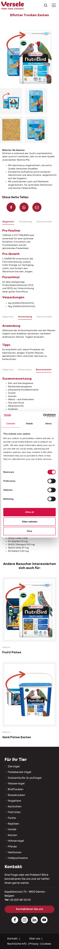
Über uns (34, 938)
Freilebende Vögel (19, 772)
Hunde (12, 829)
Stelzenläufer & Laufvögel (25, 778)
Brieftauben (15, 789)
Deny (29, 531)
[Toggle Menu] (54, 6)
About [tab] (48, 423)
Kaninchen (14, 806)
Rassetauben (16, 795)
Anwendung (25, 222)
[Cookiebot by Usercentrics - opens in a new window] (43, 415)
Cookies (46, 944)
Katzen (12, 835)
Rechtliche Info (17, 944)
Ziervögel (14, 766)
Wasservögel (16, 783)
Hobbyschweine (18, 858)
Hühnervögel (16, 841)
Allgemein (8, 222)
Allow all (29, 512)
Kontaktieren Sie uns (29, 909)
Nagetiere (14, 801)
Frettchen (14, 812)
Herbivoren (14, 852)
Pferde (12, 846)
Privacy (34, 944)
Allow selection (29, 521)
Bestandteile (44, 222)
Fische (12, 818)
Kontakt (12, 938)
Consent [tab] (10, 423)
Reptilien (13, 824)
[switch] (52, 481)
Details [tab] (29, 423)
